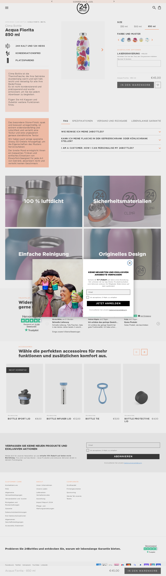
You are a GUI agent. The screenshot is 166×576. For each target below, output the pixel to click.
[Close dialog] (129, 263)
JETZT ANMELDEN (108, 303)
